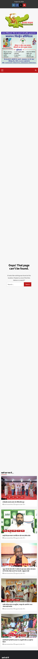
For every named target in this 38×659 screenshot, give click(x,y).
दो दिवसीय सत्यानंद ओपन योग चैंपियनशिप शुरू (15, 502)
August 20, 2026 (18, 573)
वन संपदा (23, 635)
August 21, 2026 (18, 538)
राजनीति (14, 531)
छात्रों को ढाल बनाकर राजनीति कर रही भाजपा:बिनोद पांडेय (16, 536)
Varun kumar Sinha (8, 504)
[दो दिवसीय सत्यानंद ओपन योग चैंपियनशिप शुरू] (19, 488)
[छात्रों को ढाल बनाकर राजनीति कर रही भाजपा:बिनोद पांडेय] (19, 521)
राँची (9, 497)
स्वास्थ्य (21, 497)
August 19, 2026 (18, 644)
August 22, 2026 (18, 504)
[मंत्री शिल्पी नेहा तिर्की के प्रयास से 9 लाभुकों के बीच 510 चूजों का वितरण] (19, 626)
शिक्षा (17, 497)
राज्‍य (13, 497)
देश (9, 600)
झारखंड (4, 497)
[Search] (36, 70)
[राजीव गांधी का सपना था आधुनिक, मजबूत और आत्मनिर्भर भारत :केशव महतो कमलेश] (19, 590)
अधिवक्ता (5, 564)
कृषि (4, 635)
